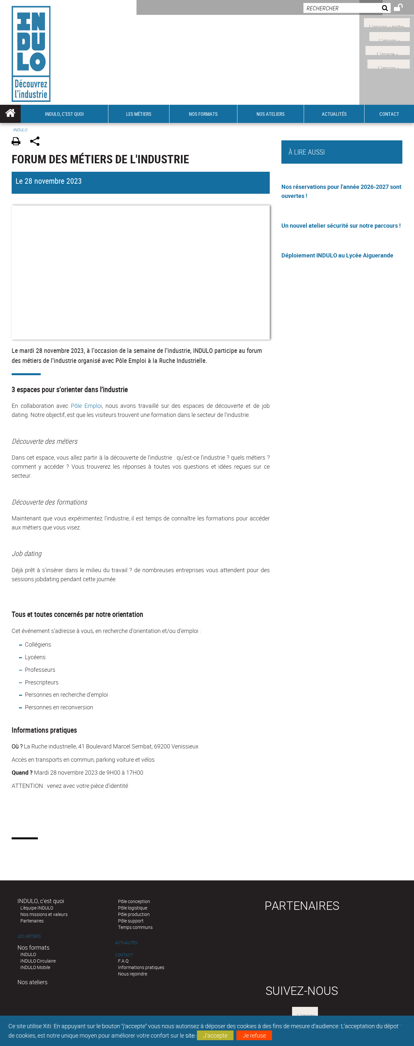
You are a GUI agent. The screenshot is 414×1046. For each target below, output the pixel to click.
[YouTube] (388, 63)
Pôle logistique (132, 908)
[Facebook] (387, 49)
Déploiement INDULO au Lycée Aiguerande (337, 255)
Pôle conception (134, 901)
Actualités (126, 942)
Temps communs (135, 927)
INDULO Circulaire (38, 961)
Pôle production (134, 914)
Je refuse (254, 1035)
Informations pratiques (141, 967)
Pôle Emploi (86, 405)
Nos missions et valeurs (44, 914)
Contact (124, 955)
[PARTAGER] (37, 142)
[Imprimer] (18, 142)
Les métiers (29, 936)
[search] (347, 8)
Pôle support (131, 921)
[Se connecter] (402, 8)
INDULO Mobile (35, 967)
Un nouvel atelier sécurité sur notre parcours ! (341, 225)
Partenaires (32, 921)
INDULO (28, 954)
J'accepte (215, 1035)
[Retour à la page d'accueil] (31, 52)
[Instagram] (387, 22)
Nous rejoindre (132, 974)
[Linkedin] (389, 36)
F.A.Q (123, 961)
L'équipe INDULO (36, 908)
